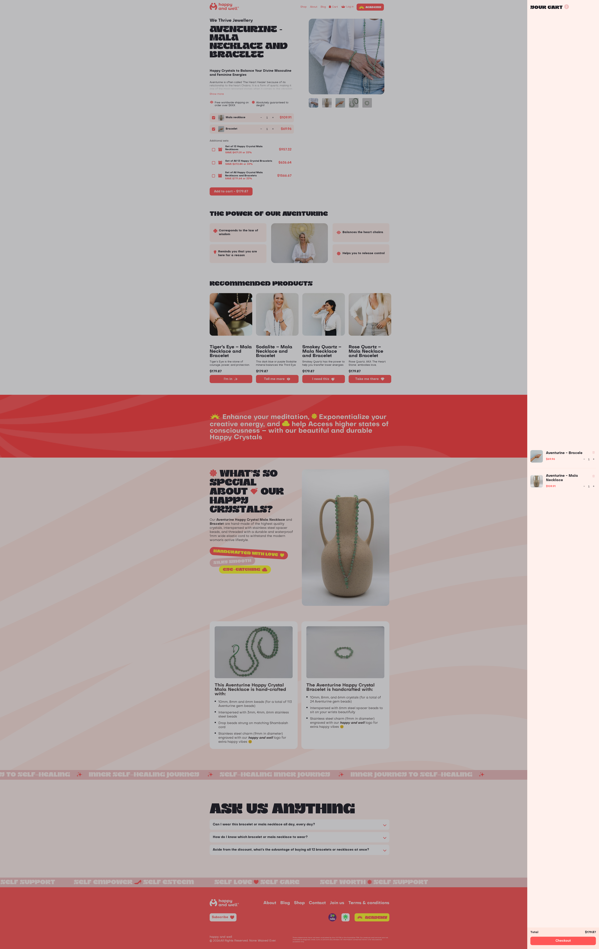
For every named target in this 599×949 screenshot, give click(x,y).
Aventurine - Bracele (564, 453)
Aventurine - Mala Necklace (562, 478)
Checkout (563, 940)
